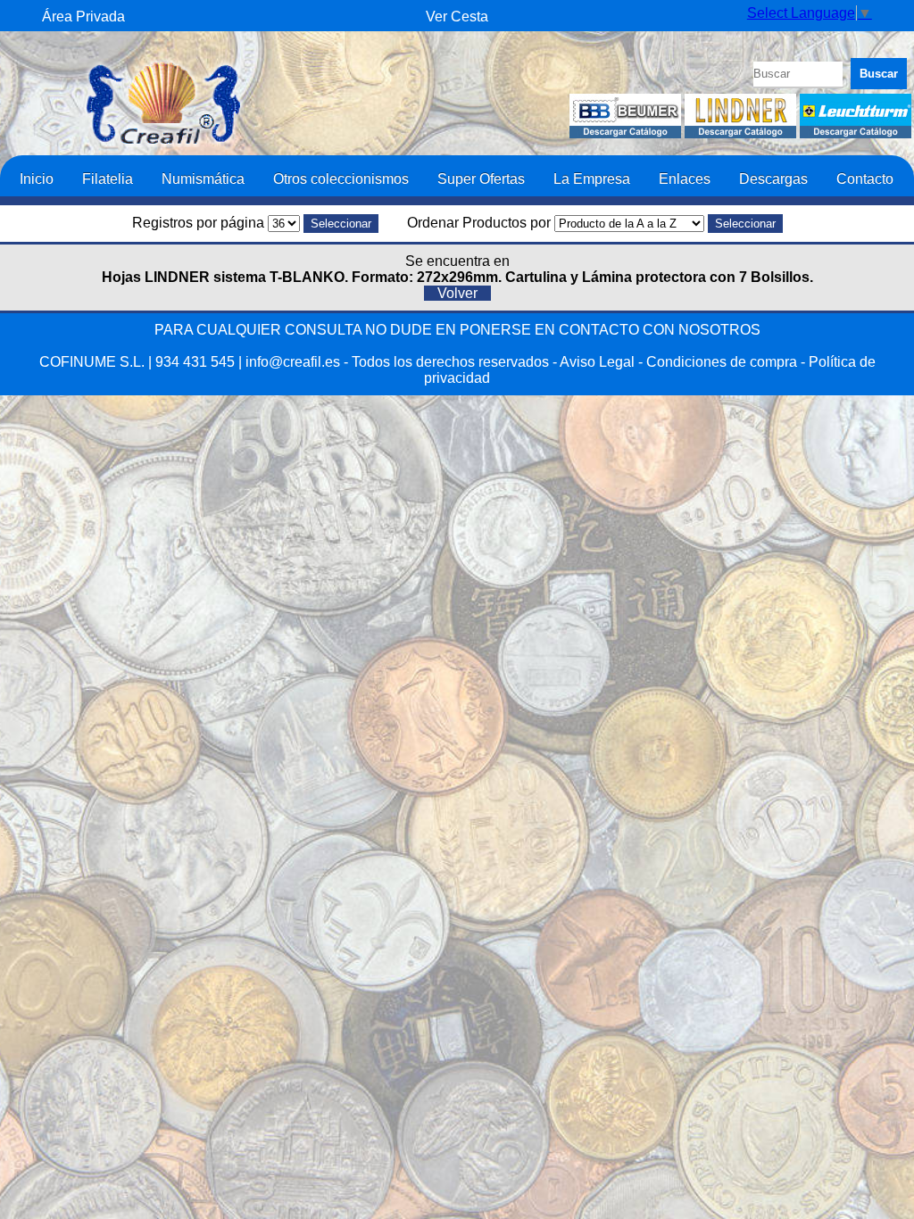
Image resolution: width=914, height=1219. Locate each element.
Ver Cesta (457, 16)
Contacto (864, 178)
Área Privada (83, 16)
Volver (457, 293)
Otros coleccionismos (341, 178)
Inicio (37, 178)
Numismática (203, 178)
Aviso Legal (597, 361)
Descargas (773, 178)
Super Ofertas (481, 178)
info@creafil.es (292, 361)
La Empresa (591, 178)
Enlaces (684, 178)
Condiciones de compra (721, 361)
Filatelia (107, 178)
